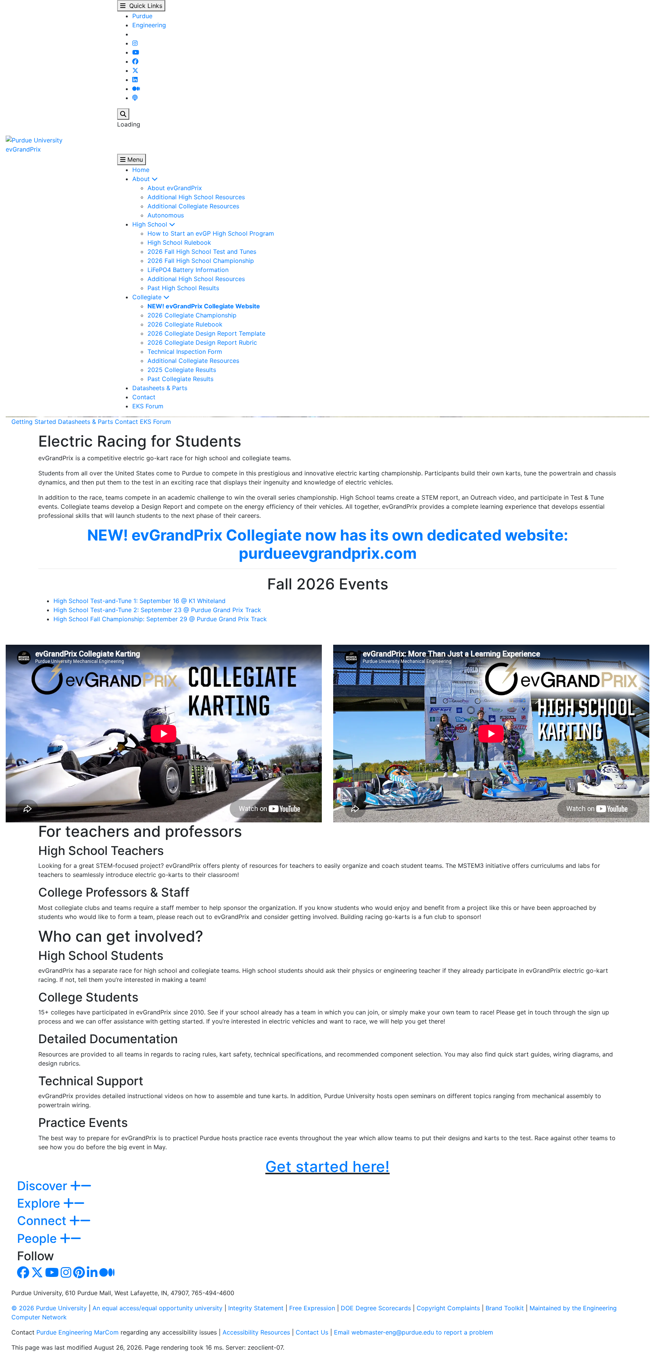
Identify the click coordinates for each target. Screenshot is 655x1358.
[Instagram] (135, 43)
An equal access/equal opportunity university (157, 1308)
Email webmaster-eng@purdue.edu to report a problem (413, 1332)
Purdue (142, 16)
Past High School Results (183, 288)
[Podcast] (135, 98)
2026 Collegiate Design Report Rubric (202, 342)
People (38, 1238)
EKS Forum (147, 406)
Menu (134, 159)
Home (140, 169)
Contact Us (312, 1332)
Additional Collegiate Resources (193, 206)
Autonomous (165, 215)
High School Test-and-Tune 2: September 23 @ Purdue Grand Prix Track (157, 610)
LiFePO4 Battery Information (188, 269)
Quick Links (143, 5)
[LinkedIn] (135, 79)
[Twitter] (135, 70)
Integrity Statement (256, 1308)
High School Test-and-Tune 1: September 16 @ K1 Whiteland (139, 601)
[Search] (123, 114)
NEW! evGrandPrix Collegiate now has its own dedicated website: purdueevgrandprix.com (327, 544)
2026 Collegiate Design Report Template (206, 333)
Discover (43, 1185)
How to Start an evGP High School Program (210, 233)
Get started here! (327, 1166)
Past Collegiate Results (180, 379)
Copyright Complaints (448, 1308)
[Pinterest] (79, 1274)
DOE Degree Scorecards (376, 1308)
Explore (40, 1203)
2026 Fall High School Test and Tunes (201, 251)
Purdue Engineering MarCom (77, 1332)
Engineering (149, 25)
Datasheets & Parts (159, 388)
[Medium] (136, 88)
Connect (43, 1220)
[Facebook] (135, 61)
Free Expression (312, 1308)
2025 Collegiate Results (181, 369)
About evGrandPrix (174, 188)
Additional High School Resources (196, 197)
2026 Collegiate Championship (192, 315)
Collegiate (147, 297)
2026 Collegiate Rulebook (185, 324)
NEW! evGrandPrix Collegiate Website (203, 306)
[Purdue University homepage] (34, 139)
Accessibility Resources (256, 1332)
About (142, 179)
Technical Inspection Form (184, 351)
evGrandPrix (23, 149)
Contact (143, 397)
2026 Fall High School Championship (200, 260)
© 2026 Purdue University (49, 1308)
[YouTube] (135, 52)
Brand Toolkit (505, 1308)
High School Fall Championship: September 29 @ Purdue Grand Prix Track (160, 619)
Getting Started (33, 421)
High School (150, 224)
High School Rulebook (179, 242)
